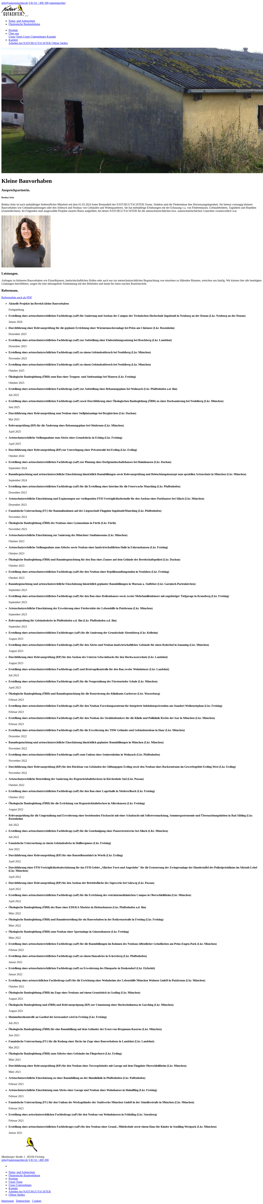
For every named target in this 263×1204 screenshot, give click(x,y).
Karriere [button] (13, 39)
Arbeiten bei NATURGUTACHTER (30, 43)
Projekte (13, 30)
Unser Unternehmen (35, 36)
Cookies (36, 1200)
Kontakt (51, 36)
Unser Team (16, 36)
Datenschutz (23, 1200)
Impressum (7, 1200)
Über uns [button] (14, 33)
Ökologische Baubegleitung (24, 24)
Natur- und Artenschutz (22, 20)
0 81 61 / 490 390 (39, 1160)
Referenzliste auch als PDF (16, 297)
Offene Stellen (60, 43)
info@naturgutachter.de (14, 1160)
